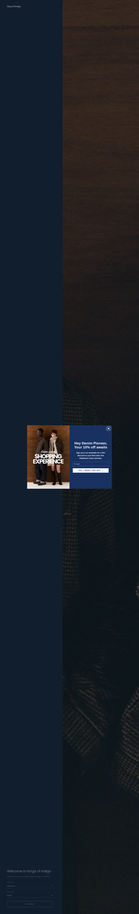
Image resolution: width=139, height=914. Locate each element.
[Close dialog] (108, 428)
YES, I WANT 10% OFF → (90, 470)
